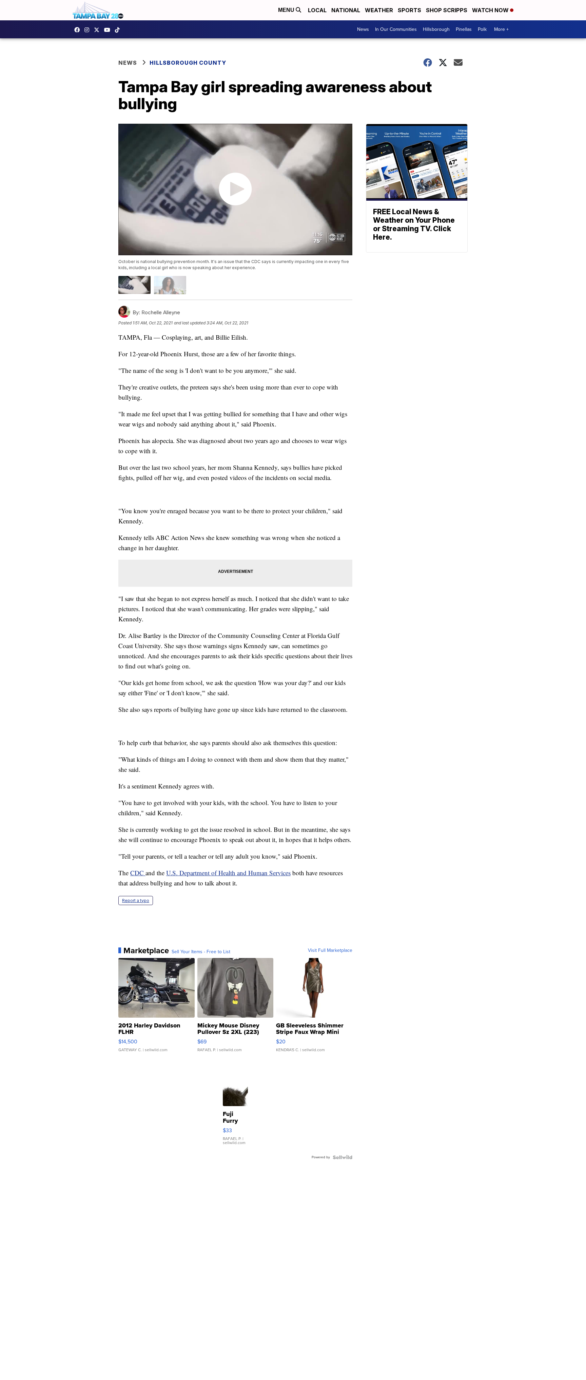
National (345, 10)
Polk (482, 29)
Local (317, 10)
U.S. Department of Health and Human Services (228, 872)
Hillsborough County (188, 62)
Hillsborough (436, 29)
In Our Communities (396, 29)
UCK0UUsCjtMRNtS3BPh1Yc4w (109, 30)
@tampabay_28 (119, 30)
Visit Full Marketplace (330, 950)
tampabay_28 (88, 30)
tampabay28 (98, 30)
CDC (137, 872)
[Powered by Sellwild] (342, 1157)
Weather (379, 10)
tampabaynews (78, 30)
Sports (409, 10)
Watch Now (491, 10)
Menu (287, 10)
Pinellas (464, 29)
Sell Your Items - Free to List (201, 951)
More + (501, 29)
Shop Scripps (446, 10)
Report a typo (135, 900)
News (363, 29)
